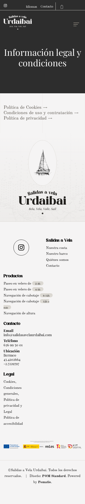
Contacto (52, 266)
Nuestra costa (56, 248)
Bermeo (10, 355)
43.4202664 (12, 359)
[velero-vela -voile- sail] (37, 23)
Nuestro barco (57, 254)
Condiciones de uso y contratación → (41, 113)
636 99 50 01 (13, 344)
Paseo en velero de (22, 284)
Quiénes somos (57, 260)
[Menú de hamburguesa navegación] (76, 23)
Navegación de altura (19, 313)
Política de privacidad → (28, 118)
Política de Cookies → (25, 107)
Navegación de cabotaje (27, 295)
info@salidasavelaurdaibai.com (28, 334)
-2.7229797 (11, 363)
